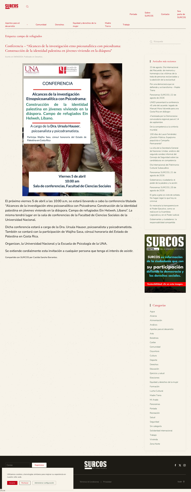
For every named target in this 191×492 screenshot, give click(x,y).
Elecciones (154, 377)
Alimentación (156, 320)
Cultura (153, 355)
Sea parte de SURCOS (181, 14)
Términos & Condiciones (89, 482)
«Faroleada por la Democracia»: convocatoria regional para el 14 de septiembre (164, 119)
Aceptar (12, 483)
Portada (133, 14)
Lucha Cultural (156, 391)
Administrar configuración (44, 483)
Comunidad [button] (41, 24)
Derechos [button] (59, 24)
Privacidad (107, 482)
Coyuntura (154, 351)
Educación (154, 368)
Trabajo (126, 24)
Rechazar (24, 483)
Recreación (155, 413)
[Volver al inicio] (11, 6)
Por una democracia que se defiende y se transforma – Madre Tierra (165, 87)
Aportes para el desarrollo (161, 329)
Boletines (154, 338)
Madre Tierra (108, 25)
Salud (152, 417)
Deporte (153, 360)
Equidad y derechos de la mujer (84, 25)
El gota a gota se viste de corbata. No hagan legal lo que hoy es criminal (165, 198)
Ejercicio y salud (157, 373)
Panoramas (155, 404)
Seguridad (154, 421)
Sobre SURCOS (149, 14)
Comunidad (155, 346)
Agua (152, 311)
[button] (27, 6)
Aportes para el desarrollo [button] (12, 25)
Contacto (165, 14)
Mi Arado (154, 399)
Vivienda (154, 439)
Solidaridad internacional (161, 430)
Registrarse (39, 465)
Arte (152, 333)
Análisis (153, 324)
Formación (154, 386)
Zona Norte (155, 443)
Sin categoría (156, 426)
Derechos (38, 57)
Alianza (153, 316)
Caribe (153, 342)
